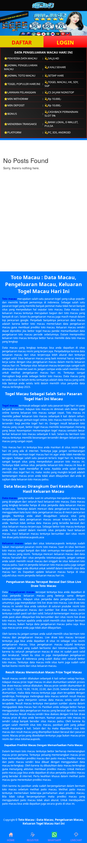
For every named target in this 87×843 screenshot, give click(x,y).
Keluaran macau (12, 543)
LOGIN (65, 42)
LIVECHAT (76, 840)
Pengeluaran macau (22, 592)
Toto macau (9, 299)
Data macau (9, 498)
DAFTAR (22, 42)
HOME (11, 840)
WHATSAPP (54, 840)
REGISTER (32, 840)
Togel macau (10, 405)
